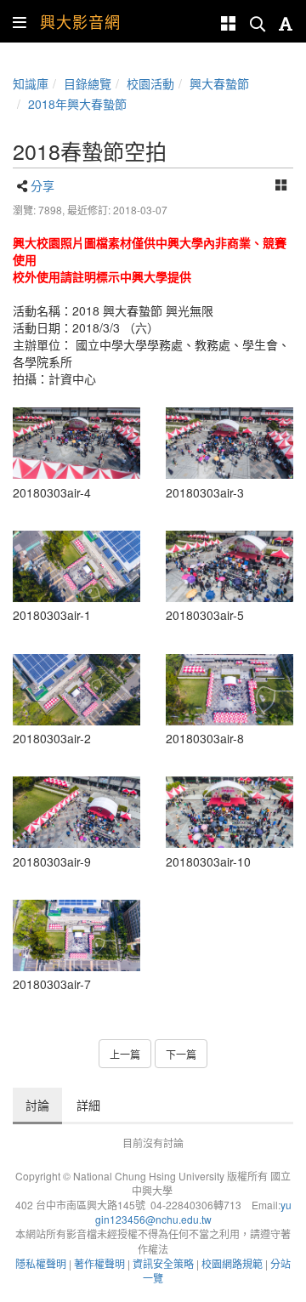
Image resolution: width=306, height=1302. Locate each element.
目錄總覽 (87, 83)
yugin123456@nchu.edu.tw (193, 1211)
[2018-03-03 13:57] (76, 812)
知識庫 (30, 83)
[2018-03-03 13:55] (76, 936)
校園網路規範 (232, 1263)
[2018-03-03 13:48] (76, 567)
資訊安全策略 (163, 1263)
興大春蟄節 (219, 83)
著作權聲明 (99, 1263)
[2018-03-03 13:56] (229, 689)
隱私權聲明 (40, 1263)
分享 (42, 185)
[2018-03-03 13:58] (229, 812)
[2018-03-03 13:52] (229, 567)
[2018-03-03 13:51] (76, 443)
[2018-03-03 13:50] (229, 443)
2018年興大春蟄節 (77, 103)
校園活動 (150, 83)
